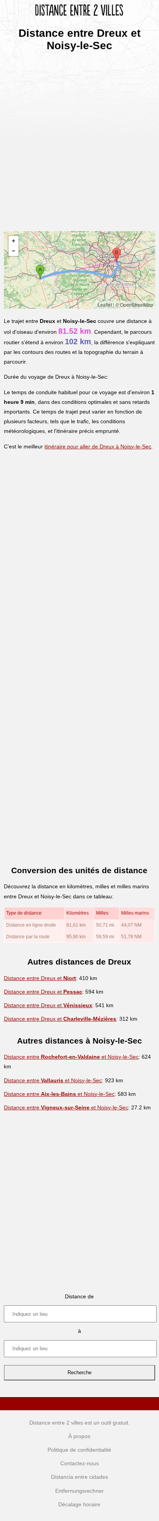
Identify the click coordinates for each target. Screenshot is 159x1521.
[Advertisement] (79, 138)
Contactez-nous (79, 1463)
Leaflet (105, 304)
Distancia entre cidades (79, 1477)
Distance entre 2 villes (56, 1423)
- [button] (13, 251)
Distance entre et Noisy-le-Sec (71, 1057)
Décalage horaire (79, 1504)
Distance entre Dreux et (40, 978)
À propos (79, 1436)
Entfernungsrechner (79, 1491)
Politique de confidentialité (79, 1450)
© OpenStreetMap (134, 304)
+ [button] (13, 241)
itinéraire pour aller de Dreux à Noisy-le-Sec (97, 446)
